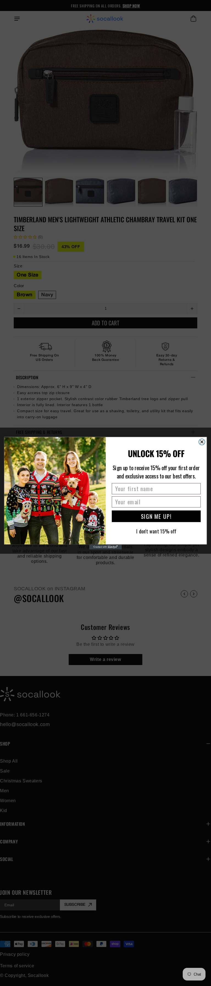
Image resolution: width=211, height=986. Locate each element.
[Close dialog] (202, 442)
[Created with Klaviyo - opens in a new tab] (105, 546)
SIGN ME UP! (156, 516)
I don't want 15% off (156, 531)
